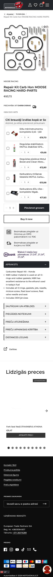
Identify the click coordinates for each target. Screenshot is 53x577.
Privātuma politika (12, 470)
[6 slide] (28, 448)
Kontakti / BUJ (10, 465)
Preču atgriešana (17, 321)
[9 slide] (40, 448)
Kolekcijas (20, 14)
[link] (14, 133)
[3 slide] (16, 448)
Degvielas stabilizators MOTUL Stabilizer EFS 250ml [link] (31, 145)
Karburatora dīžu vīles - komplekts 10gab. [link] (32, 190)
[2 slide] (12, 448)
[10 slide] (44, 448)
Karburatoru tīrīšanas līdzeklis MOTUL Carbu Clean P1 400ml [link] (31, 175)
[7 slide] (32, 448)
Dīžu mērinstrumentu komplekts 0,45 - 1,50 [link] (31, 130)
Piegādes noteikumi (18, 314)
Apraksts (12, 264)
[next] (46, 411)
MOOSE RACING (11, 81)
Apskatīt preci (26, 435)
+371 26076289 (20, 533)
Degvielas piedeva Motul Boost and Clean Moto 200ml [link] (33, 160)
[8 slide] (36, 448)
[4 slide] (20, 448)
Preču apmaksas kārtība (22, 329)
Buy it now (26, 219)
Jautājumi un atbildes (20, 306)
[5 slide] (24, 448)
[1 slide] (9, 448)
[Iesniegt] (44, 504)
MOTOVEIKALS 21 (30, 575)
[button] (21, 137)
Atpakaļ (10, 14)
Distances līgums (17, 337)
